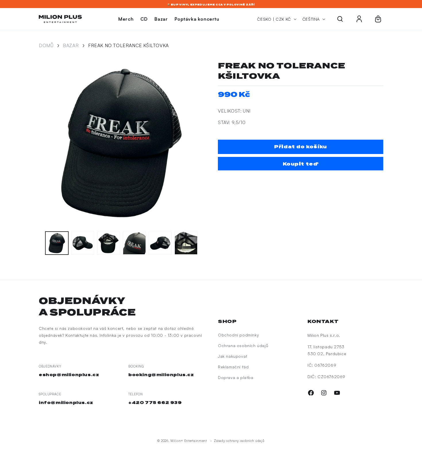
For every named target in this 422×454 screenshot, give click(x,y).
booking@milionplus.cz (161, 374)
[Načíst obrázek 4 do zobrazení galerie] (134, 243)
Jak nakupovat (232, 356)
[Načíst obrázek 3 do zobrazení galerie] (108, 243)
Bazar (71, 45)
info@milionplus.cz (66, 402)
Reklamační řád (233, 366)
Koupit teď (301, 164)
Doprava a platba (235, 377)
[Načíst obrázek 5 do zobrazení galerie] (160, 243)
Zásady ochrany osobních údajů (239, 441)
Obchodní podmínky (238, 334)
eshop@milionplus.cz (69, 374)
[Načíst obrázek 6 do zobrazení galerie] (186, 243)
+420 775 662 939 (155, 402)
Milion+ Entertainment (189, 441)
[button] (340, 19)
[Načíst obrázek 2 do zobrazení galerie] (82, 243)
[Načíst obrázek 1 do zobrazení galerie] (56, 243)
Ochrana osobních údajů (243, 345)
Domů (46, 45)
